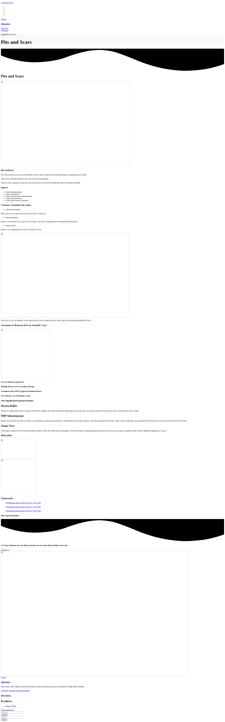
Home (3, 34)
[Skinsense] (3, 19)
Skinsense (5, 24)
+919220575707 (7, 3)
